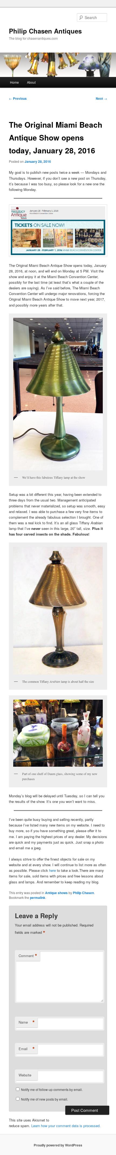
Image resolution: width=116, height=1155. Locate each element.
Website (25, 1074)
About (31, 82)
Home (14, 82)
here (52, 870)
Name (27, 1022)
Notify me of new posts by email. (44, 1099)
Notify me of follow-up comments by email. (52, 1089)
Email (27, 1049)
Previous (18, 98)
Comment (28, 955)
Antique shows (56, 892)
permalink (37, 897)
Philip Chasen (83, 892)
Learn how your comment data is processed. (66, 1125)
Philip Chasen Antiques (45, 30)
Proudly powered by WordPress (58, 1145)
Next (101, 98)
